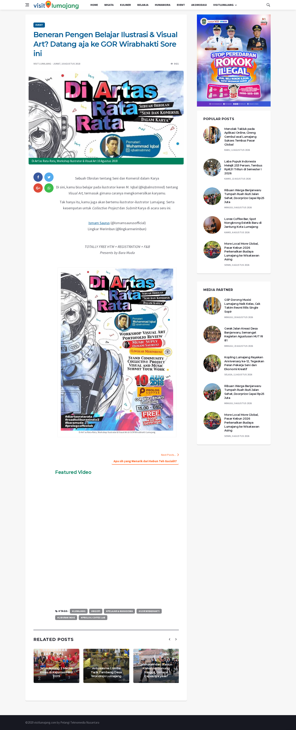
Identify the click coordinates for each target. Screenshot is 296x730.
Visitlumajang (223, 5)
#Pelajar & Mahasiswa (119, 611)
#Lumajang (79, 611)
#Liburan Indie (66, 617)
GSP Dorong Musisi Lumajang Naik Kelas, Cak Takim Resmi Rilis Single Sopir (242, 305)
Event (181, 5)
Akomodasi (199, 5)
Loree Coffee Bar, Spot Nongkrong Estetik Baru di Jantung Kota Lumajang (243, 223)
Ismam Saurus (99, 223)
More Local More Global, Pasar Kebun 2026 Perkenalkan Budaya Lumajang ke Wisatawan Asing (241, 251)
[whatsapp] (49, 188)
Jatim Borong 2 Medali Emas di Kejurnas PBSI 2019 (56, 672)
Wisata (109, 5)
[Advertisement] (117, 574)
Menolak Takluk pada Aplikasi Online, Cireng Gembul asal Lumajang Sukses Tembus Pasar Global (240, 136)
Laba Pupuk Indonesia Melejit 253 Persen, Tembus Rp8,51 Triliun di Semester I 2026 (243, 167)
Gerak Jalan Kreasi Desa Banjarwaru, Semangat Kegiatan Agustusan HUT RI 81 (243, 334)
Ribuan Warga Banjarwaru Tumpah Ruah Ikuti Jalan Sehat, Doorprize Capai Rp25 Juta (244, 196)
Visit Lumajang (42, 63)
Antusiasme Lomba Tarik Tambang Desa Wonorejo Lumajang (106, 672)
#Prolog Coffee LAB (93, 617)
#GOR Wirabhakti (149, 611)
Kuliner (125, 5)
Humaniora (162, 5)
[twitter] (49, 177)
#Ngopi (95, 611)
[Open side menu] (27, 5)
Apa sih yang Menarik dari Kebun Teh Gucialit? (145, 461)
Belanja (142, 5)
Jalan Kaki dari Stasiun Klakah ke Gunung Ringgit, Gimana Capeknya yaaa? (156, 670)
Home (94, 5)
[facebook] (38, 177)
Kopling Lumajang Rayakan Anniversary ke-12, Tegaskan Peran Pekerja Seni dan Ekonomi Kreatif (244, 363)
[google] (38, 188)
